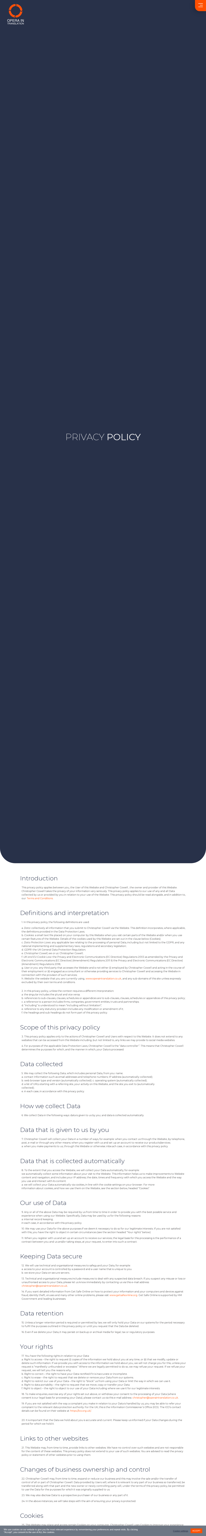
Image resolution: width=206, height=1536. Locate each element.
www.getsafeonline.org (123, 1295)
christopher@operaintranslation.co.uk (44, 1285)
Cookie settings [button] (180, 1531)
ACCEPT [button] (196, 1531)
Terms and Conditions (40, 898)
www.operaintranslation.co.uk (103, 978)
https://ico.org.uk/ (80, 1410)
